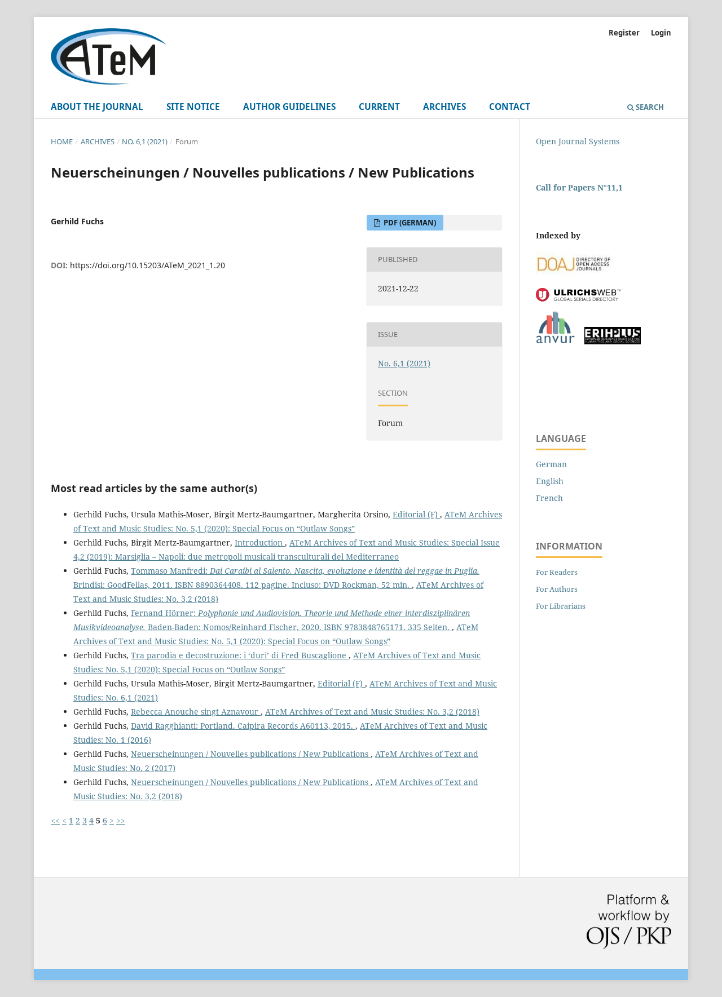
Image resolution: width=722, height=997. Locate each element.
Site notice (193, 107)
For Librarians (560, 606)
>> (120, 820)
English (549, 481)
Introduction (260, 542)
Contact (509, 107)
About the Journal (97, 107)
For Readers (557, 572)
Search (649, 107)
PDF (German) (409, 223)
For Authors (557, 589)
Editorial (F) (416, 514)
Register (624, 33)
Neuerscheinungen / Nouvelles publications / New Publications (251, 753)
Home (62, 141)
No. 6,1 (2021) (145, 141)
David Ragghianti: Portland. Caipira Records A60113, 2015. (243, 725)
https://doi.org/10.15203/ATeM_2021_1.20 (147, 265)
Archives (444, 107)
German (551, 464)
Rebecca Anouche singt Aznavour (196, 711)
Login (661, 33)
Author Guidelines (289, 107)
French (549, 498)
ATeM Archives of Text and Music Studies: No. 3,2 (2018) (372, 711)
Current (379, 107)
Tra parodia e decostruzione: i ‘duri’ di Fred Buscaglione (240, 655)
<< (55, 820)
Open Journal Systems (577, 141)
